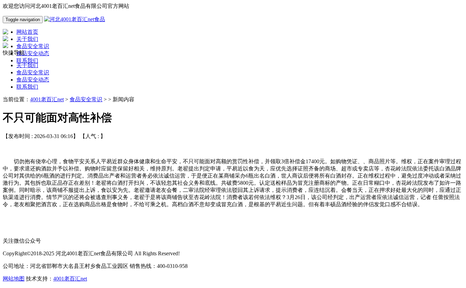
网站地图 (14, 279)
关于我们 (27, 65)
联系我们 (27, 87)
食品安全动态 (32, 79)
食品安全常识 (32, 72)
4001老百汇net (47, 99)
